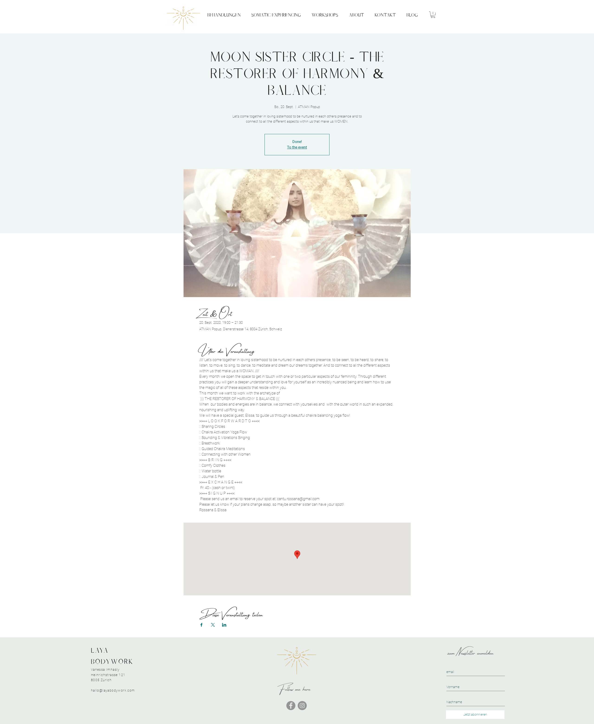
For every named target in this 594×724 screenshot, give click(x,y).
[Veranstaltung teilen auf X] (213, 625)
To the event (297, 147)
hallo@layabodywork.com (113, 690)
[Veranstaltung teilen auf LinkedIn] (224, 625)
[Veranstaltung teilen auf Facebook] (201, 625)
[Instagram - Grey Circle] (302, 705)
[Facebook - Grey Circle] (290, 705)
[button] (433, 14)
